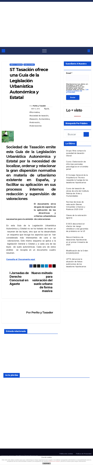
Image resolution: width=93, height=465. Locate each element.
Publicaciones (29, 64)
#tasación (33, 119)
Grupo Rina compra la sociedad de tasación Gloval (76, 153)
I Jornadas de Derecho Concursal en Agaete (19, 278)
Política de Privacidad (83, 454)
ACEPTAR (46, 463)
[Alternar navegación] (44, 50)
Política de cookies (66, 454)
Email (69, 73)
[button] (84, 51)
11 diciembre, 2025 (53, 407)
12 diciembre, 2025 (53, 381)
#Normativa (34, 112)
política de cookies (54, 461)
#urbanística (44, 119)
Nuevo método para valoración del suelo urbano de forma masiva (42, 282)
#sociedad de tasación (38, 115)
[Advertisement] (46, 30)
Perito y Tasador (16, 64)
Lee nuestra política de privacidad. (77, 90)
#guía (46, 108)
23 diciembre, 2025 (9, 381)
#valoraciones (35, 126)
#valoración (34, 122)
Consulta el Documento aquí (20, 259)
